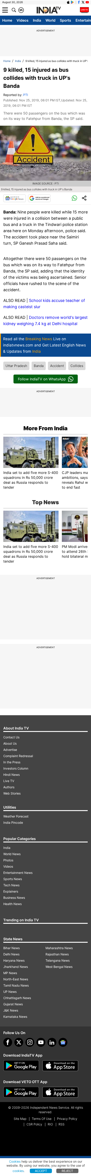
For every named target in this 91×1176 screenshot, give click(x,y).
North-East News (15, 979)
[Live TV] (84, 10)
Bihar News (11, 948)
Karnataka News (15, 1016)
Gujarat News (13, 1004)
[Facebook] (7, 1042)
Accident (57, 366)
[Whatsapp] (74, 198)
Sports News (12, 879)
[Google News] (14, 198)
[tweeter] (18, 1042)
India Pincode (13, 822)
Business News (14, 897)
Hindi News (11, 774)
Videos (22, 20)
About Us (10, 743)
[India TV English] (48, 10)
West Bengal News (59, 967)
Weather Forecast (15, 816)
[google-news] (63, 1042)
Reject (67, 1171)
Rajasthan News (57, 954)
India (37, 20)
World (50, 20)
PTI (25, 95)
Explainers (10, 891)
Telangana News (58, 960)
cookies (18, 1171)
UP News (10, 992)
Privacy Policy (67, 1119)
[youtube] (40, 1042)
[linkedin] (51, 1042)
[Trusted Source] (39, 198)
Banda (39, 366)
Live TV (8, 781)
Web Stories (12, 793)
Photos (8, 860)
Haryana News (14, 960)
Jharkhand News (15, 967)
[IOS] (68, 2)
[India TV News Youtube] (87, 2)
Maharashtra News (59, 948)
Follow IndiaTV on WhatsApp (42, 379)
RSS (61, 1124)
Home (7, 20)
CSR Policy (34, 1124)
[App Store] (60, 1065)
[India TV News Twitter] (83, 2)
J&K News (10, 1010)
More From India (45, 428)
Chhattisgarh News (17, 998)
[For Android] (21, 1092)
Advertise (10, 750)
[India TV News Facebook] (78, 2)
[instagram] (29, 1042)
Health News (12, 904)
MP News (10, 973)
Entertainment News (17, 873)
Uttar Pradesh (16, 366)
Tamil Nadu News (16, 985)
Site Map (20, 1119)
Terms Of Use (41, 1119)
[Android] (72, 2)
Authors (8, 787)
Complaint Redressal (18, 756)
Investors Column (15, 768)
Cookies (15, 1161)
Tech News (11, 885)
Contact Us (11, 737)
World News (12, 854)
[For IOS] (60, 1092)
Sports (65, 20)
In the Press (11, 762)
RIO (50, 1124)
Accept (41, 1171)
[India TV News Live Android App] (21, 1065)
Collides (76, 366)
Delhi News (11, 954)
